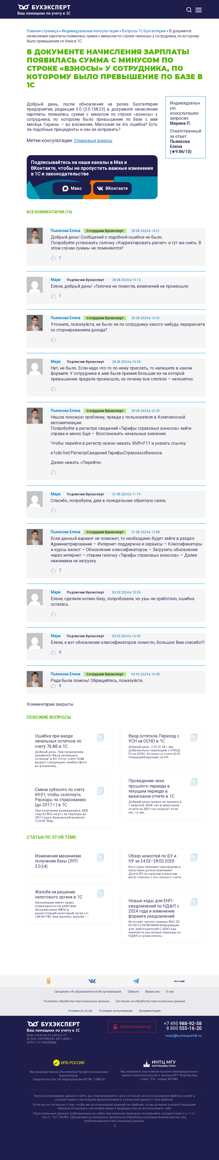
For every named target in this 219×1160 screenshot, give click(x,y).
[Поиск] (189, 10)
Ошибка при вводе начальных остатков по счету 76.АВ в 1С (58, 741)
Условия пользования (115, 1011)
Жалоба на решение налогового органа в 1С (58, 894)
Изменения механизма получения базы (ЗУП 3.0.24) (58, 861)
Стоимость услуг (80, 1011)
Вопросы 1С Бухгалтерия (144, 31)
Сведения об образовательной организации (87, 991)
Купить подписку (135, 1027)
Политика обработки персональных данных (76, 1001)
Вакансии (152, 991)
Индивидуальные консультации (90, 31)
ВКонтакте (116, 188)
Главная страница (42, 31)
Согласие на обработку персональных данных (150, 1001)
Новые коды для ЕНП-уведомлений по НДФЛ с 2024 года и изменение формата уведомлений (153, 908)
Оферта (133, 991)
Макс (76, 188)
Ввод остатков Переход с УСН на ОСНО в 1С (153, 738)
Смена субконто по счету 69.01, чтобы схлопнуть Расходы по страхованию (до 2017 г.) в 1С (60, 797)
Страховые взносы (93, 140)
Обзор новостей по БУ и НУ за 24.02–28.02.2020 (152, 858)
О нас (170, 991)
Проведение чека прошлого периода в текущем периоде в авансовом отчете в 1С (151, 788)
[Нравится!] (53, 257)
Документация (150, 1011)
